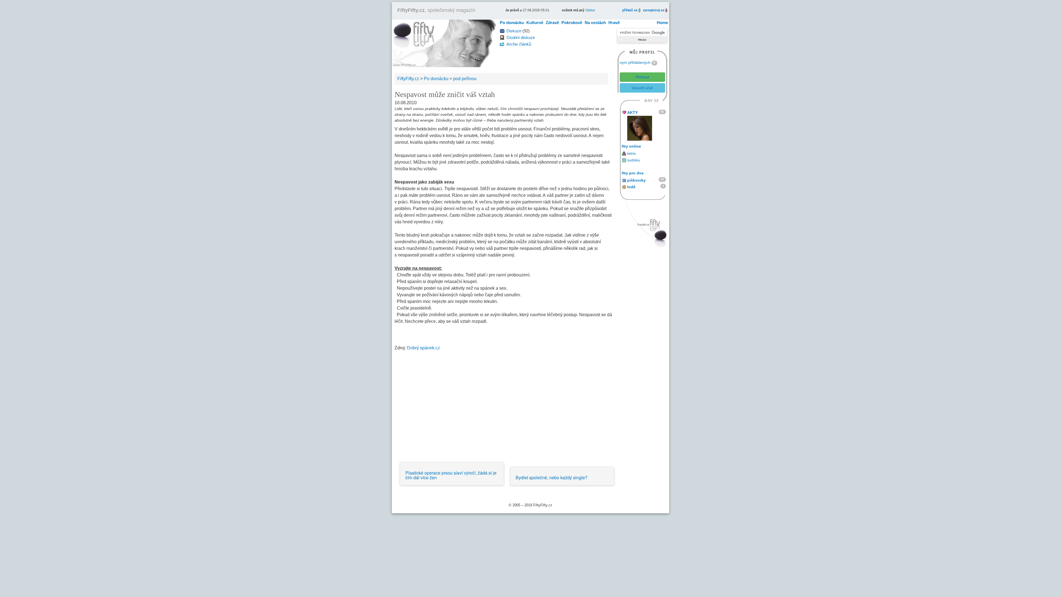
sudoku (633, 160)
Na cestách (595, 22)
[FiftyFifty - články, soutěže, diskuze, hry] (444, 43)
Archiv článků (518, 44)
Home (662, 22)
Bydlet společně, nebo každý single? (551, 477)
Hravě (614, 22)
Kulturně (534, 22)
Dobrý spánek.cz (423, 347)
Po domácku (512, 22)
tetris (631, 153)
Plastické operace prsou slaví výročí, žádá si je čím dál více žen (451, 475)
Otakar (590, 10)
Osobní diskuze (520, 37)
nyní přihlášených (635, 62)
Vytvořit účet (642, 88)
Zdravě (552, 22)
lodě (631, 187)
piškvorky (636, 180)
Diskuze (513, 30)
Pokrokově (571, 22)
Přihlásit (642, 77)
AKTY (632, 112)
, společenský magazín (436, 10)
